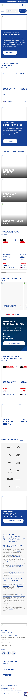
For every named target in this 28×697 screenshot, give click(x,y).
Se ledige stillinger (13, 521)
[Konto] (19, 5)
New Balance (9, 596)
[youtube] (13, 653)
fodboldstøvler (16, 556)
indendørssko (6, 586)
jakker (14, 565)
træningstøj (12, 558)
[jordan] (10, 471)
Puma (14, 596)
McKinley (22, 572)
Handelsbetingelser (6, 688)
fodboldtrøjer (6, 558)
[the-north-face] (18, 463)
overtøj (11, 565)
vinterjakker (20, 565)
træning (19, 550)
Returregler (4, 692)
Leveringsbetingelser (16, 692)
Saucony (18, 596)
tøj (7, 561)
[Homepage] (7, 5)
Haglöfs (10, 573)
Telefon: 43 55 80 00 (6, 632)
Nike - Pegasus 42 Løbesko (7, 255)
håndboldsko (20, 586)
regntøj (4, 566)
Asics (4, 596)
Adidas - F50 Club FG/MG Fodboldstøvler (9, 382)
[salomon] (18, 479)
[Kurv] (25, 5)
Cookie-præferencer (7, 694)
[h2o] (10, 479)
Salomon (23, 596)
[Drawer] (2, 11)
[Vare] (10, 80)
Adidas (20, 594)
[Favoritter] (22, 5)
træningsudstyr (21, 558)
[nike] (10, 447)
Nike (18, 572)
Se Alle (21, 440)
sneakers (16, 584)
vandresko (14, 566)
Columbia (5, 573)
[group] (9, 418)
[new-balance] (18, 455)
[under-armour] (18, 487)
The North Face (13, 572)
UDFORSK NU (10, 52)
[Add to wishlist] (16, 74)
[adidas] (18, 447)
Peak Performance (16, 573)
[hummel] (18, 471)
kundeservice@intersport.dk (9, 635)
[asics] (10, 463)
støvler (9, 566)
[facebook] (8, 653)
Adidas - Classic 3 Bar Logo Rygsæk (9, 89)
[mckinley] (10, 487)
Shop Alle (4, 67)
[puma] (10, 455)
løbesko (11, 555)
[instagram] (3, 653)
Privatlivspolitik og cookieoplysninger (12, 690)
